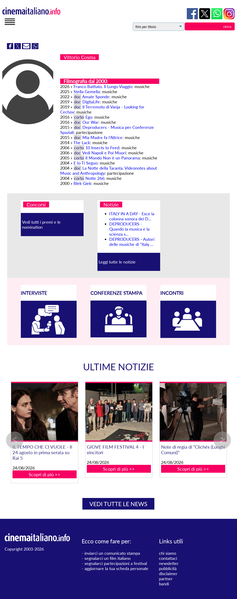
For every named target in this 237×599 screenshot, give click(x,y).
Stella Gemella (87, 91)
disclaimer (168, 573)
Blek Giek (82, 183)
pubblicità (168, 568)
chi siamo (167, 553)
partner (166, 578)
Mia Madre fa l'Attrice (102, 137)
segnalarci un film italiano (107, 558)
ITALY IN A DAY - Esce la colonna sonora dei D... (131, 216)
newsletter (169, 563)
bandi (164, 583)
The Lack (81, 142)
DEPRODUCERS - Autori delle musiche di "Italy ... (131, 242)
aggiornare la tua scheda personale (116, 568)
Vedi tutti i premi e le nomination (41, 224)
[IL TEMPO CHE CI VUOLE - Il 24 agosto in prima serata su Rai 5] (143, 412)
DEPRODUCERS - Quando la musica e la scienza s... (129, 229)
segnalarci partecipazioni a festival (115, 563)
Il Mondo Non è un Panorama (112, 157)
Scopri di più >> (69, 469)
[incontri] (188, 336)
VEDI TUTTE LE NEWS (118, 503)
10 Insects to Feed (102, 147)
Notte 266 (94, 178)
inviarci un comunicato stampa (112, 553)
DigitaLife (91, 101)
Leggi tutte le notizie (117, 261)
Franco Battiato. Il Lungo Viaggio (103, 86)
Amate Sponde (95, 96)
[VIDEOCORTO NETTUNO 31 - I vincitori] (69, 412)
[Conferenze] (118, 335)
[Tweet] (18, 47)
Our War (90, 122)
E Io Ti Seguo (85, 162)
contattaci (168, 558)
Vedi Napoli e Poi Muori (104, 152)
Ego (88, 117)
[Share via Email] (27, 47)
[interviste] (49, 336)
